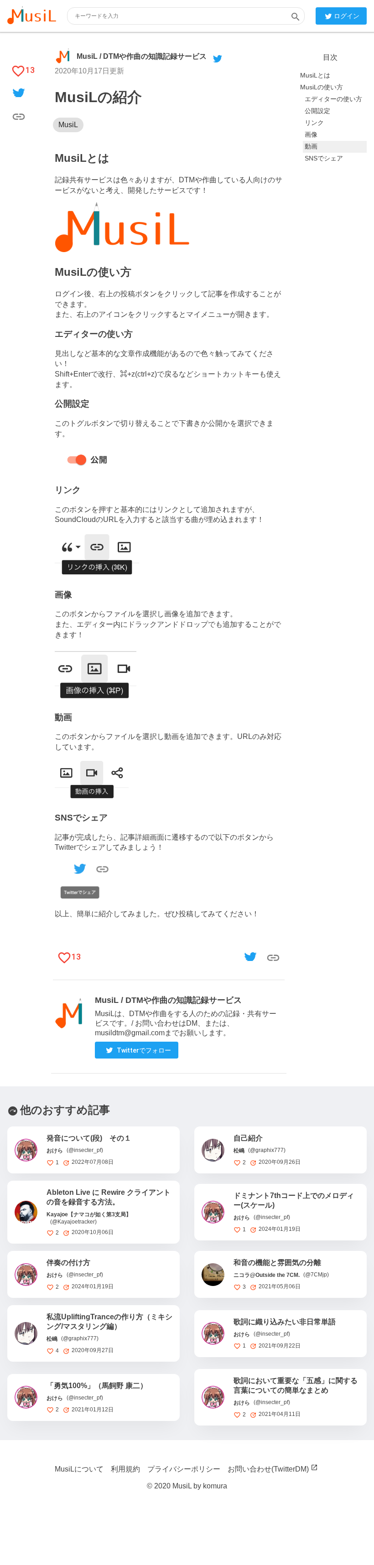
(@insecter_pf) (85, 1150)
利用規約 (125, 1469)
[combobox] (186, 16)
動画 (311, 146)
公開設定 (317, 110)
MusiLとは (315, 75)
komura (215, 1486)
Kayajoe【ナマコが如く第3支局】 (89, 1214)
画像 (311, 134)
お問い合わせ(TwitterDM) (268, 1469)
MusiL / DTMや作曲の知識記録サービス (142, 56)
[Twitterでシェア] (18, 93)
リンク (314, 122)
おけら (55, 1150)
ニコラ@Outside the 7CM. (267, 1275)
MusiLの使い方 (321, 87)
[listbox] (169, 125)
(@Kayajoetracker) (73, 1222)
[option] (68, 125)
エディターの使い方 (333, 99)
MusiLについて (79, 1469)
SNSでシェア (324, 158)
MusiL (68, 125)
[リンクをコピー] (18, 116)
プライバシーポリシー (183, 1469)
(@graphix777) (267, 1150)
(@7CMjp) (316, 1274)
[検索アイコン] (295, 16)
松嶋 (239, 1150)
